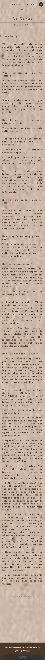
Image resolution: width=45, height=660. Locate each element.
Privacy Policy (22, 596)
